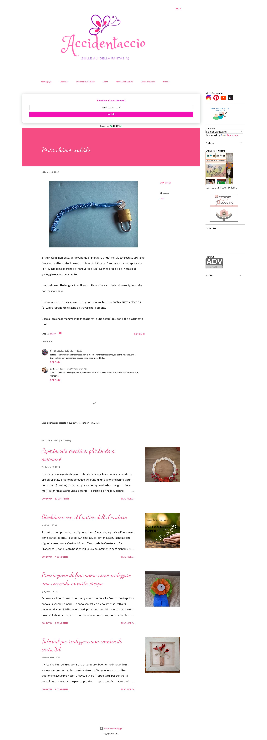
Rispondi (55, 362)
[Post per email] (60, 334)
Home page (46, 81)
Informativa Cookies (85, 81)
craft (162, 198)
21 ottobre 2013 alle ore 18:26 (73, 369)
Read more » (127, 499)
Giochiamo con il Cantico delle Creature (84, 516)
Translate (232, 135)
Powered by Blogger (113, 728)
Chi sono (64, 81)
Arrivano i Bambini (124, 81)
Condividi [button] (165, 183)
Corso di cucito (148, 81)
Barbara (53, 369)
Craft (105, 81)
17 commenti (62, 499)
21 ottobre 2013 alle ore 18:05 (68, 351)
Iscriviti (111, 114)
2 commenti (61, 623)
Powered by (104, 126)
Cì (51, 351)
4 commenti (61, 557)
